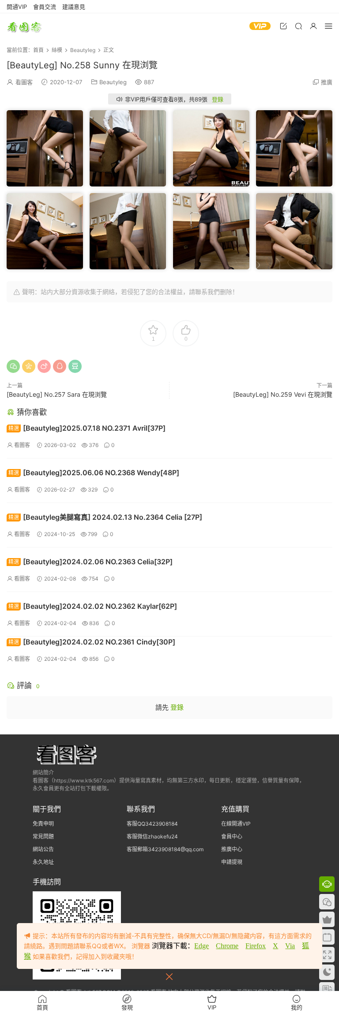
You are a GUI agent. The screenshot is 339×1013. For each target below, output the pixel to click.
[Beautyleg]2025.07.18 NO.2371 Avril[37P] (87, 428)
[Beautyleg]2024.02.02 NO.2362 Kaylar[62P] (92, 606)
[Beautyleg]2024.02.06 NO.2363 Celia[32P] (90, 561)
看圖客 (24, 26)
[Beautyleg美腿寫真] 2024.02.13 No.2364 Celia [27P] (105, 517)
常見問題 (43, 836)
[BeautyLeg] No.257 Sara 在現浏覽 (57, 394)
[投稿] (283, 25)
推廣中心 (231, 849)
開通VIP (17, 6)
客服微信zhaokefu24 (152, 836)
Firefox (255, 946)
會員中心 (231, 836)
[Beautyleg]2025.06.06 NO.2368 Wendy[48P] (93, 472)
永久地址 (43, 862)
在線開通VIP (236, 823)
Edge (201, 946)
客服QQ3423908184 (152, 823)
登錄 (217, 99)
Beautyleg (113, 82)
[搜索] (298, 25)
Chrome (227, 946)
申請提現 (231, 862)
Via (290, 946)
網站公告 (43, 849)
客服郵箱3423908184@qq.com (165, 849)
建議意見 (73, 6)
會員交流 (44, 6)
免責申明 (43, 823)
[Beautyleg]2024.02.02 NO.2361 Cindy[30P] (91, 641)
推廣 (326, 82)
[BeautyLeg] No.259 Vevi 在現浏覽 (282, 394)
